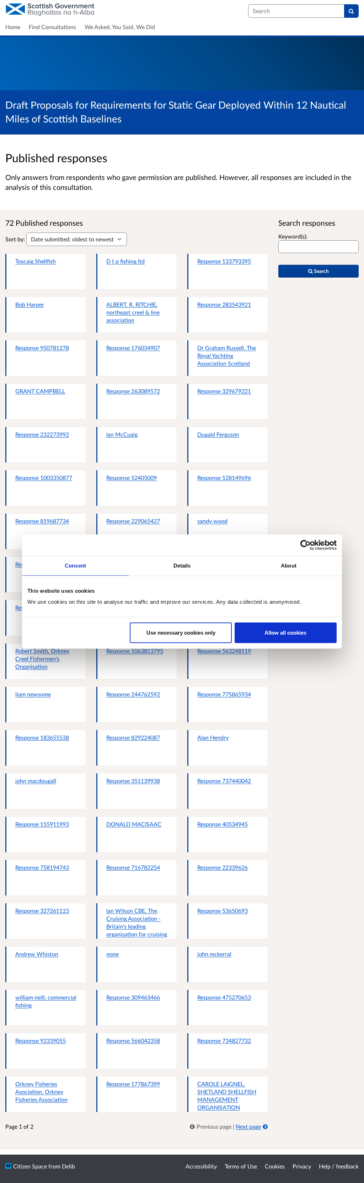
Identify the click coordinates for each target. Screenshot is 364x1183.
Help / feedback (339, 1166)
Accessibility (201, 1166)
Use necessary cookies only (180, 633)
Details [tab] (182, 565)
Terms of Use (241, 1166)
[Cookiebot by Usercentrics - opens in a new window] (305, 545)
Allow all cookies (285, 633)
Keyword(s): (292, 236)
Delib (68, 1166)
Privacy (302, 1166)
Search (321, 271)
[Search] (351, 11)
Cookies (275, 1166)
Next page (248, 1126)
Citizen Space (30, 1166)
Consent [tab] (75, 565)
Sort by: (15, 239)
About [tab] (288, 565)
